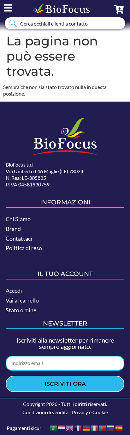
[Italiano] (95, 427)
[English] (70, 427)
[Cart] (119, 9)
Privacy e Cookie (90, 412)
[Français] (78, 427)
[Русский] (111, 427)
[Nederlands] (62, 427)
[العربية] (54, 427)
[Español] (119, 427)
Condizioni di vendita (45, 412)
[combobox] (65, 23)
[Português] (103, 427)
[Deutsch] (86, 427)
